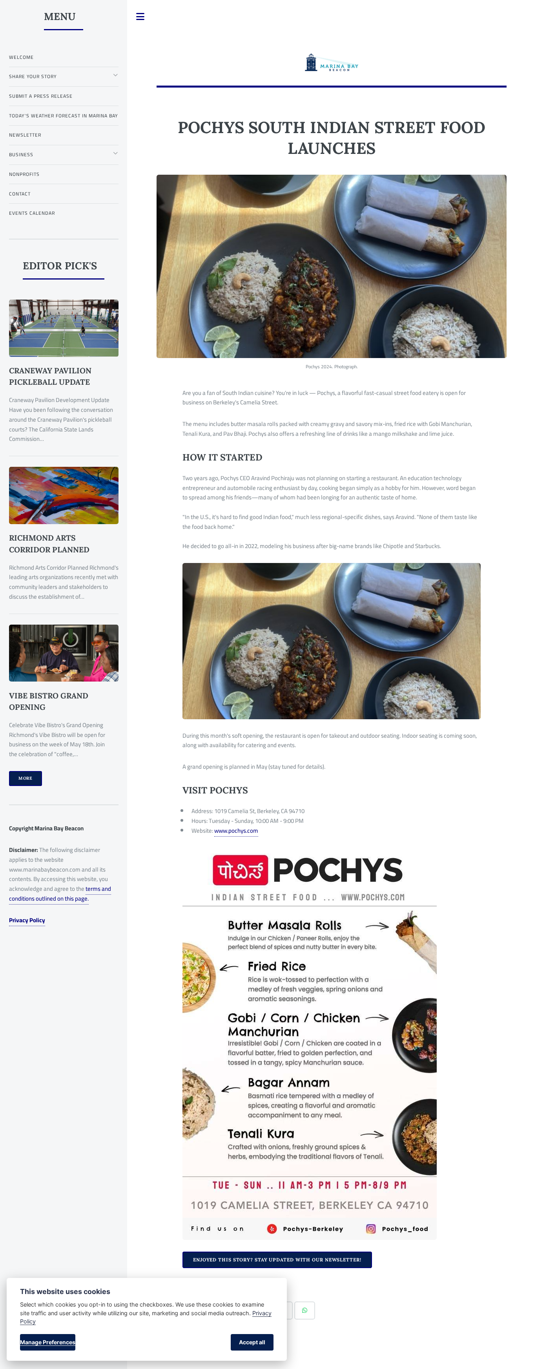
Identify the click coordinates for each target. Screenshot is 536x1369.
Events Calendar (32, 213)
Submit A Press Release (41, 96)
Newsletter (25, 134)
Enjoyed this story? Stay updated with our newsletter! (277, 1260)
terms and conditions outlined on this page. (60, 893)
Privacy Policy (27, 920)
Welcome (21, 57)
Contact (20, 193)
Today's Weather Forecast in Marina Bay (63, 115)
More (25, 778)
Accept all (252, 1342)
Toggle (140, 16)
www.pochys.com (236, 830)
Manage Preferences (47, 1342)
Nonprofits (24, 174)
